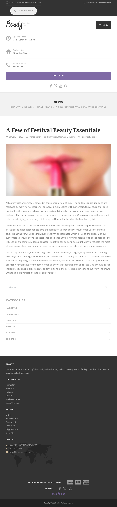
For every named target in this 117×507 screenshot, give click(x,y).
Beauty (9, 395)
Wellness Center (13, 399)
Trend (94, 136)
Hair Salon (10, 384)
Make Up (10, 327)
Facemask (85, 136)
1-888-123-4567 (25, 11)
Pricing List (11, 422)
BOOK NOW (58, 76)
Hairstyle (11, 308)
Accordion (10, 425)
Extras (9, 414)
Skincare (71, 136)
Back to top (58, 494)
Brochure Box (12, 418)
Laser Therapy (12, 403)
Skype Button (12, 429)
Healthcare (52, 136)
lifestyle (62, 136)
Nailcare (11, 333)
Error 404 (10, 433)
